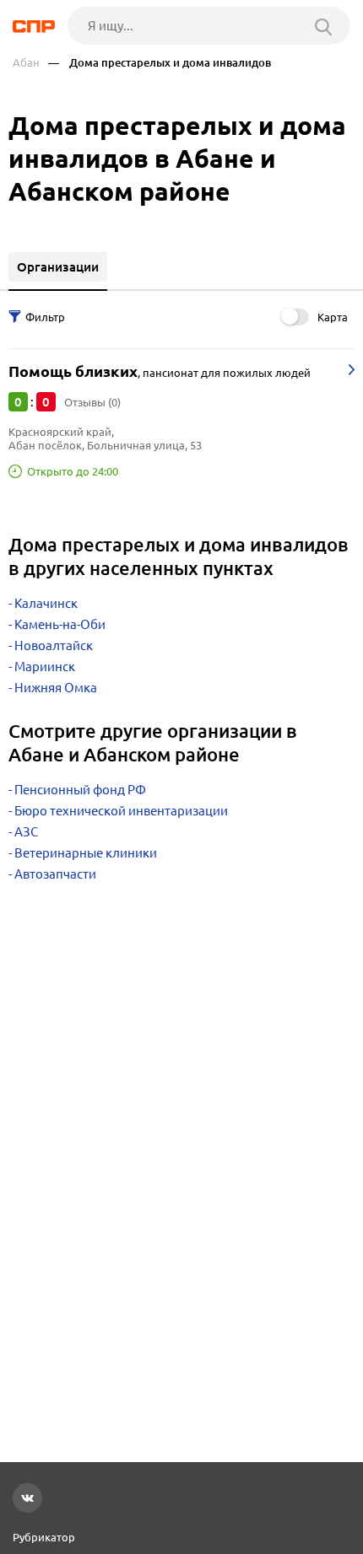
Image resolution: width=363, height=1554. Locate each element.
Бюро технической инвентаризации (121, 810)
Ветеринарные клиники (85, 853)
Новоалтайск (53, 645)
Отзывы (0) (92, 402)
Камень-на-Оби (60, 624)
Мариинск (44, 666)
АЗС (26, 831)
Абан (26, 62)
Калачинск (46, 603)
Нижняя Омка (55, 687)
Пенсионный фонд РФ (80, 789)
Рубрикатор (44, 1537)
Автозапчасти (55, 874)
